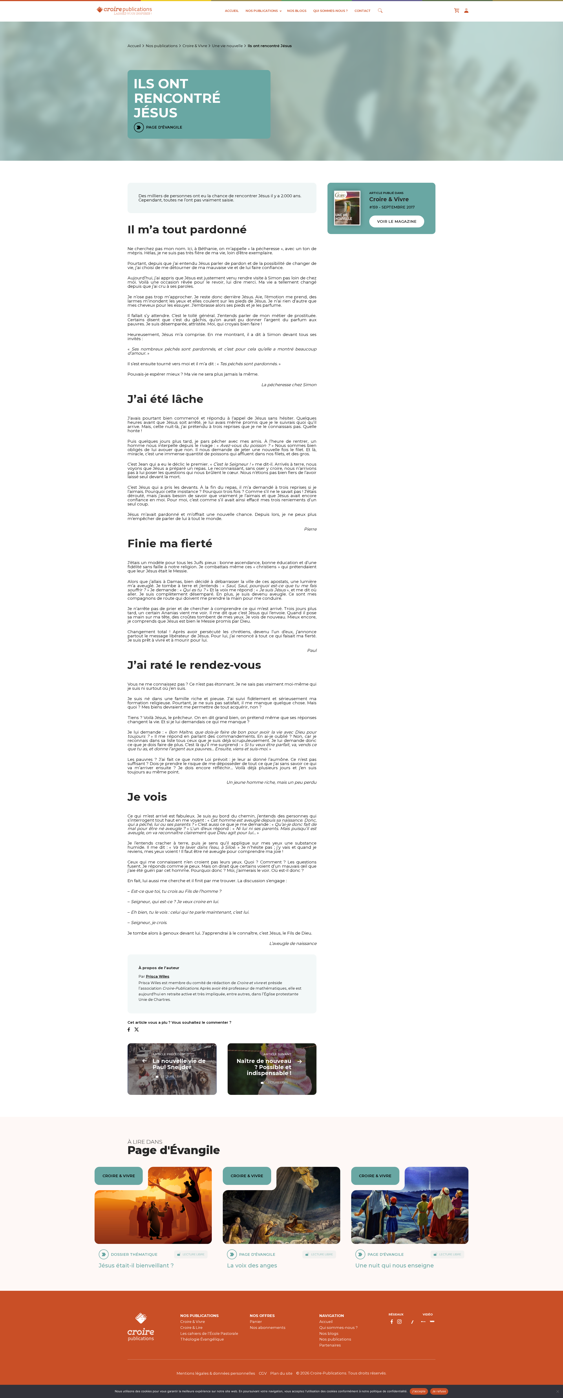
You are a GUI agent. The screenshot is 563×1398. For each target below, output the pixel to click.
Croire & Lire (191, 1327)
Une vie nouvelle (227, 46)
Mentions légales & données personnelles (216, 1373)
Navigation (331, 1315)
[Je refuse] (557, 1391)
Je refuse (439, 1391)
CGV (263, 1373)
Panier (256, 1321)
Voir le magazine (397, 221)
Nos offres (262, 1315)
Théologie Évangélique (202, 1339)
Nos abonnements (267, 1327)
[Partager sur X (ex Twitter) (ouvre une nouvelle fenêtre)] (136, 1029)
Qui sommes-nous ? (330, 11)
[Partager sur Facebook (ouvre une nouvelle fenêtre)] (129, 1030)
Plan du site (281, 1373)
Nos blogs (296, 11)
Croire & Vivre (195, 46)
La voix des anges (252, 1265)
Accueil (232, 11)
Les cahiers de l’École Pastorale (209, 1333)
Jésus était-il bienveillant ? (136, 1265)
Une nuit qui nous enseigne (394, 1265)
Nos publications (262, 11)
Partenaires (330, 1345)
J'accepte (419, 1391)
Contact (363, 11)
